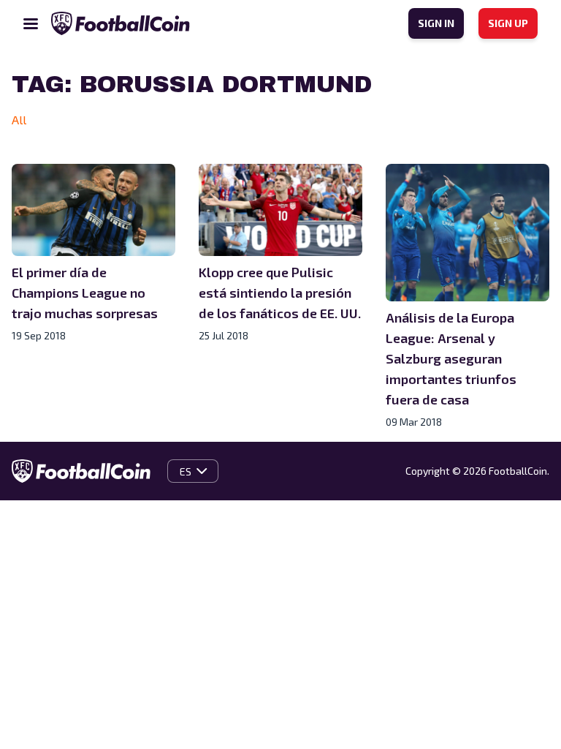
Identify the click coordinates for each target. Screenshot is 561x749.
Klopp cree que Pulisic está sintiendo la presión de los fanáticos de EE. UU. (280, 292)
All (19, 120)
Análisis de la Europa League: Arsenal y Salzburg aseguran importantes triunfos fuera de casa (451, 358)
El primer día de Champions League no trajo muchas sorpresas (85, 292)
